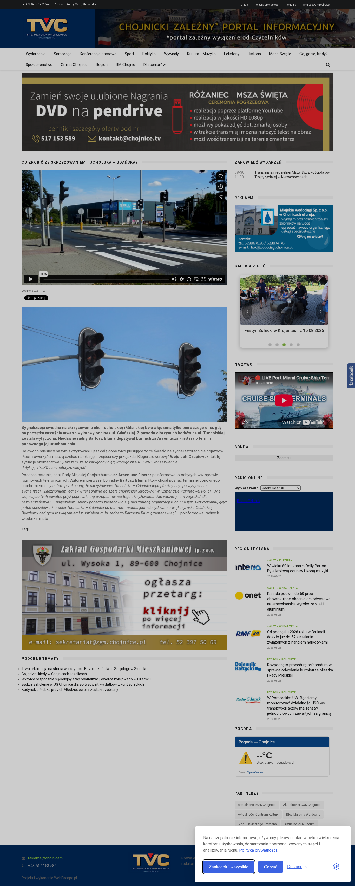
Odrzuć (270, 867)
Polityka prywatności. (258, 850)
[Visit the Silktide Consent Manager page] (336, 867)
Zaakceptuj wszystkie (228, 867)
